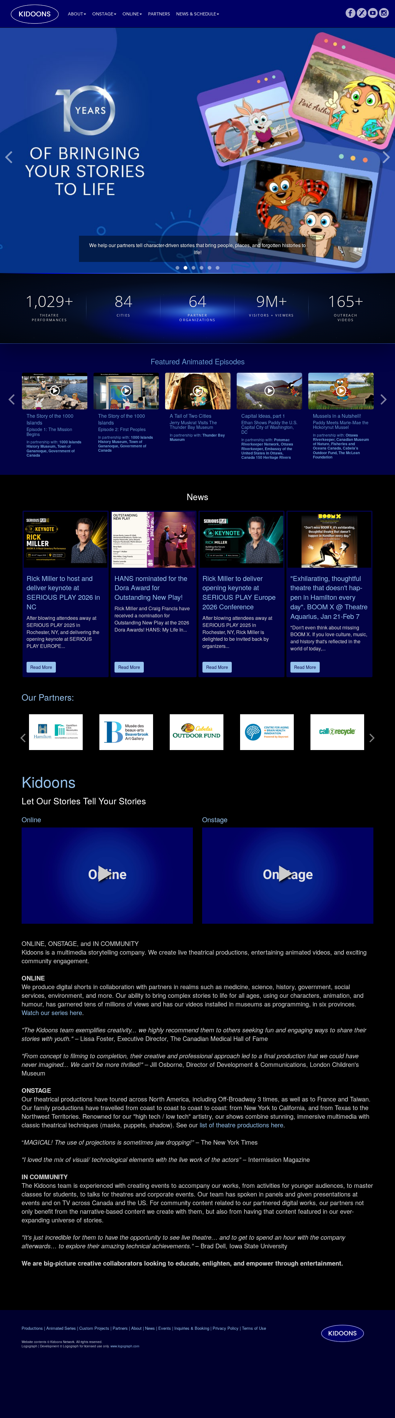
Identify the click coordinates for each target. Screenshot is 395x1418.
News (150, 1328)
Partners (159, 14)
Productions (32, 1328)
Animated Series (61, 1328)
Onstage (102, 14)
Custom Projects (94, 1328)
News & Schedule (196, 14)
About (75, 14)
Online (131, 14)
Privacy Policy (226, 1328)
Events (164, 1328)
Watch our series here (52, 1012)
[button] (105, 873)
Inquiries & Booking (191, 1328)
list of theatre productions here (240, 1124)
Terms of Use (254, 1328)
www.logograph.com (124, 1346)
